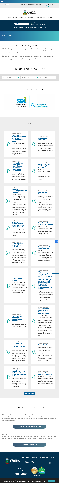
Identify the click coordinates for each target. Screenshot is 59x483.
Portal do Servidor (52, 4)
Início (4, 36)
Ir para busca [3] (39, 4)
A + (13, 4)
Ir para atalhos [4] (31, 6)
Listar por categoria (7, 77)
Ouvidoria (49, 17)
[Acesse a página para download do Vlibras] (46, 6)
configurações (41, 481)
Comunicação (31, 17)
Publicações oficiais (40, 17)
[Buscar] (54, 77)
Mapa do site (39, 475)
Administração (22, 17)
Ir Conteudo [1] (22, 4)
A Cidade (9, 17)
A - (11, 4)
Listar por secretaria (26, 77)
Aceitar (51, 480)
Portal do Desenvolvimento (31, 27)
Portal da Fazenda (42, 27)
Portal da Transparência (18, 27)
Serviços (15, 17)
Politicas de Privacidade (29, 465)
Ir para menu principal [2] (30, 4)
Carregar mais (29, 393)
